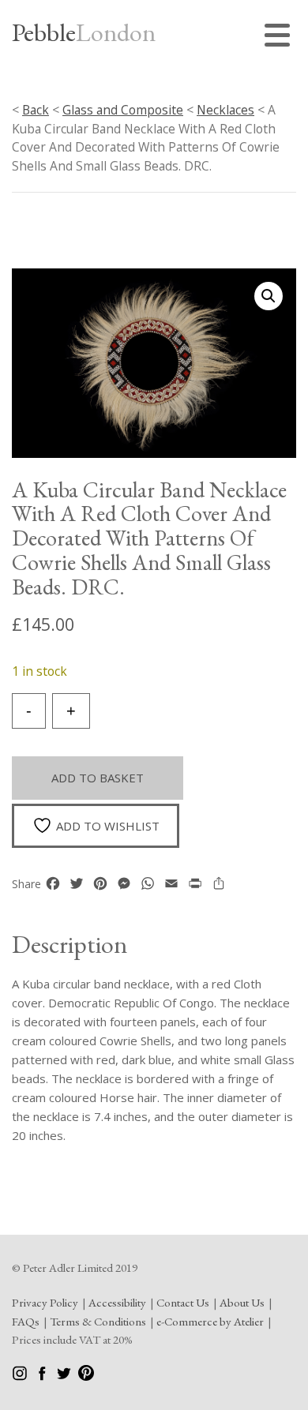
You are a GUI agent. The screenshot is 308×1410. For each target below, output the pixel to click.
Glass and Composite (122, 109)
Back (35, 109)
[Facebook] (43, 1376)
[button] (268, 296)
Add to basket (97, 778)
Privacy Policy (45, 1302)
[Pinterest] (86, 1376)
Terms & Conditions (98, 1321)
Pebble (84, 32)
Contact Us (182, 1302)
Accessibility (117, 1302)
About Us (242, 1302)
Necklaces (225, 109)
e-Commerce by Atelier (210, 1321)
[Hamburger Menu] (280, 37)
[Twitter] (65, 1376)
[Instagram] (21, 1376)
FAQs (25, 1321)
